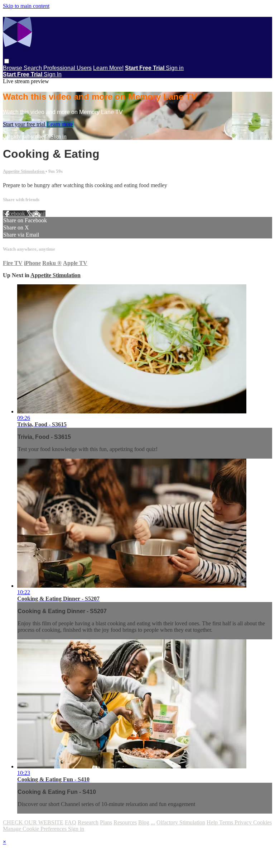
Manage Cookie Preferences (35, 829)
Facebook (14, 213)
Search (33, 68)
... (153, 822)
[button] (6, 61)
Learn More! (108, 68)
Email (38, 213)
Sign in (175, 68)
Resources (125, 822)
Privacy (244, 822)
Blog (143, 822)
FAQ (70, 822)
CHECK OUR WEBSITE (33, 822)
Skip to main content (26, 6)
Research (88, 822)
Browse (13, 68)
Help (213, 822)
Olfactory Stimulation (180, 822)
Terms (227, 822)
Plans (106, 822)
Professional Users (67, 68)
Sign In (53, 74)
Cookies (262, 822)
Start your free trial (25, 124)
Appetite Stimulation (24, 171)
